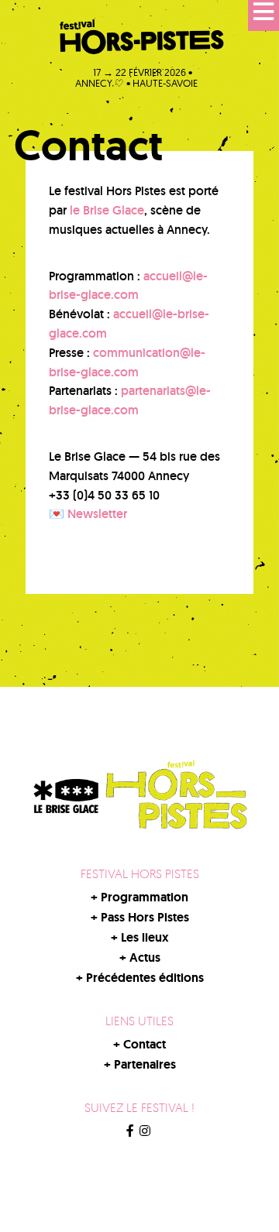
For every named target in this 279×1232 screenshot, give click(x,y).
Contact (144, 1044)
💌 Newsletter (88, 514)
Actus (144, 957)
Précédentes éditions (145, 977)
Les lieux (145, 937)
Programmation (144, 897)
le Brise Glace (107, 210)
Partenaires (145, 1064)
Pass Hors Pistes (145, 917)
